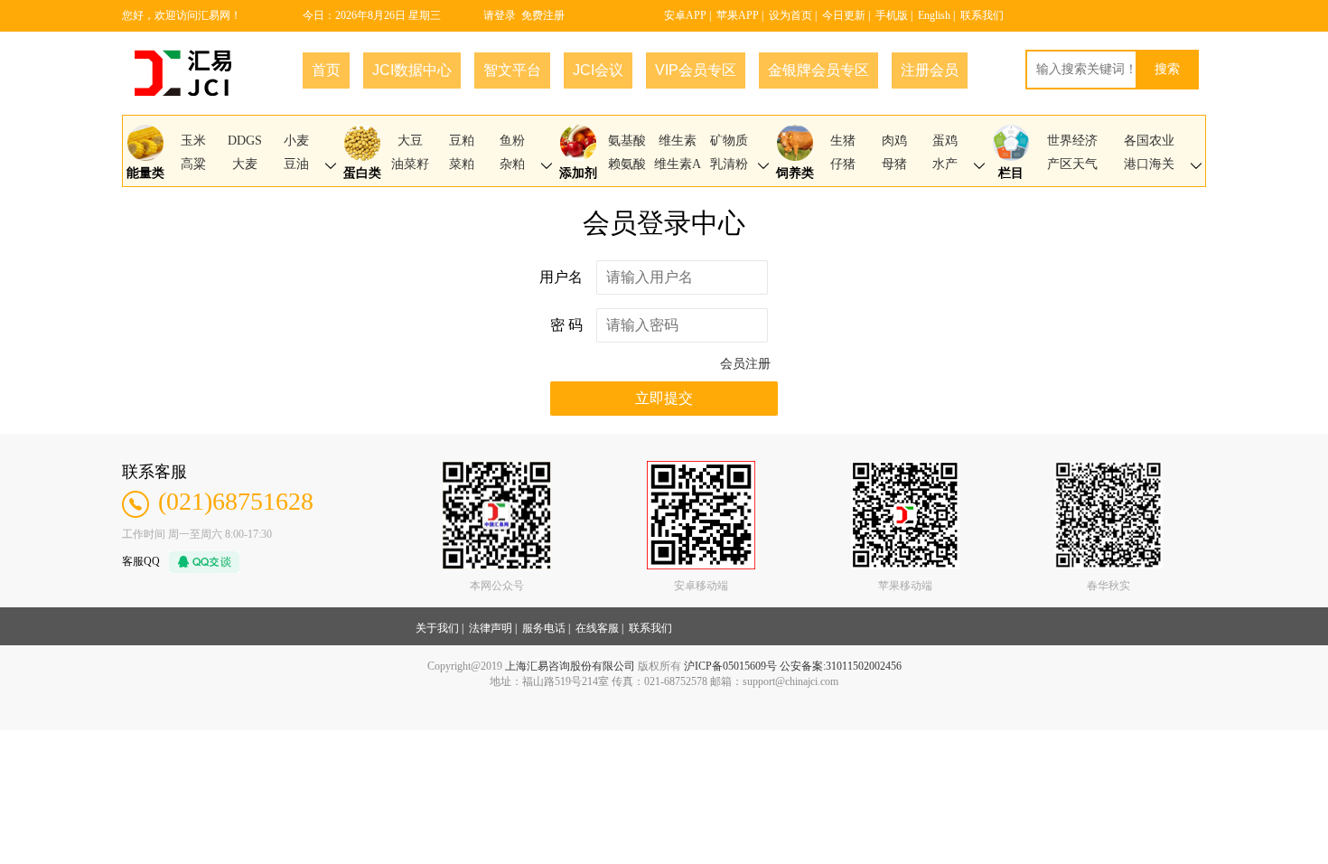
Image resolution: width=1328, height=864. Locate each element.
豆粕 (461, 140)
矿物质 (729, 140)
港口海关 (1149, 164)
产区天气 (1072, 164)
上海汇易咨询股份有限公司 (570, 666)
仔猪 (843, 164)
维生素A (677, 164)
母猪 (894, 164)
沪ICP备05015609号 (730, 666)
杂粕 (512, 164)
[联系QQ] (199, 560)
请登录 (499, 15)
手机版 (891, 15)
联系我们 (982, 15)
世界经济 (1072, 140)
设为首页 (790, 15)
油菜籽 (410, 164)
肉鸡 (894, 140)
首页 (326, 70)
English (934, 15)
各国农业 (1149, 140)
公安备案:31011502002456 (841, 666)
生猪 (843, 140)
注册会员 (930, 70)
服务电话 (544, 628)
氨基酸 (627, 140)
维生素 (678, 140)
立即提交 (664, 398)
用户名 (561, 277)
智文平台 (512, 70)
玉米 (193, 140)
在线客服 (597, 628)
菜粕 (461, 164)
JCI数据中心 (412, 70)
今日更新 (843, 15)
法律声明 (490, 628)
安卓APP (685, 15)
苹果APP (737, 15)
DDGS (245, 140)
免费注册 (543, 15)
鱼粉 (512, 140)
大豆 (410, 140)
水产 (945, 164)
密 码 (566, 325)
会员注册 (745, 364)
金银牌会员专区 (818, 70)
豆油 (296, 164)
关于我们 (437, 628)
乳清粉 (729, 164)
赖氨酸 (627, 164)
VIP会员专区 (695, 70)
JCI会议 (598, 70)
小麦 (296, 140)
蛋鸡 (945, 140)
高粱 (193, 164)
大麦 (244, 164)
